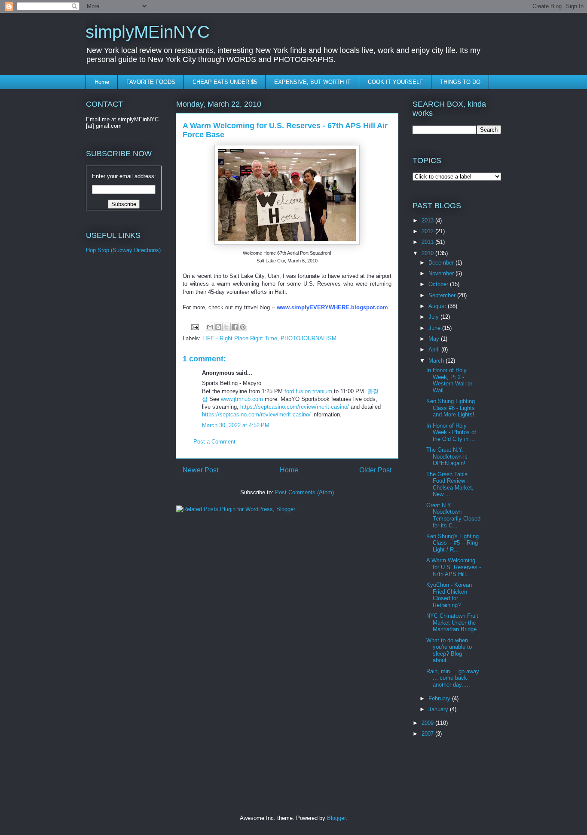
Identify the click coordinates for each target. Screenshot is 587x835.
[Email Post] (194, 327)
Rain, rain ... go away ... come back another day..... (452, 678)
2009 (428, 723)
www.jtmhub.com (242, 399)
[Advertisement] (120, 404)
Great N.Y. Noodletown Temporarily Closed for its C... (453, 515)
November (442, 273)
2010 (428, 253)
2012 (428, 231)
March (437, 360)
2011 (428, 242)
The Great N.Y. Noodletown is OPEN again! (447, 456)
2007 (428, 733)
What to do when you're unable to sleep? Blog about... (449, 650)
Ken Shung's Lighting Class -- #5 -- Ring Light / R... (452, 543)
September (442, 295)
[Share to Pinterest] (242, 327)
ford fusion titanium (308, 391)
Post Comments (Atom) (304, 492)
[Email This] (210, 327)
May (434, 339)
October (439, 284)
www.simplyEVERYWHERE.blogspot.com (332, 307)
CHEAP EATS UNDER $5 (225, 82)
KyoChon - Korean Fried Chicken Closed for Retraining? (449, 595)
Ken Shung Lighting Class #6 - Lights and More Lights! (450, 408)
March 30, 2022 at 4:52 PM (235, 425)
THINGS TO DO (460, 82)
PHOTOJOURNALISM (308, 338)
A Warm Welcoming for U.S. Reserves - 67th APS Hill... (453, 567)
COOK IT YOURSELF (395, 82)
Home (102, 82)
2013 (428, 220)
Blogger (336, 818)
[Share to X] (226, 327)
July (434, 317)
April (434, 349)
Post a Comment (214, 441)
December (442, 262)
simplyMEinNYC (148, 31)
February (440, 698)
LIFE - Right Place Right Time (239, 338)
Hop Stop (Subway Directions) (123, 250)
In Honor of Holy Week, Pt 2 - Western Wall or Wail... (449, 380)
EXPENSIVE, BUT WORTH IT (312, 82)
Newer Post (200, 470)
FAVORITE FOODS (150, 82)
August (438, 306)
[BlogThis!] (218, 327)
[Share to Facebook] (234, 327)
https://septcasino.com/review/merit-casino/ (294, 407)
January (439, 709)
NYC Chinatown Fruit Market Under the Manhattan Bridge (452, 622)
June (435, 328)
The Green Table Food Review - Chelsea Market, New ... (450, 484)
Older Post (375, 470)
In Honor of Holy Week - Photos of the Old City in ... (451, 432)
